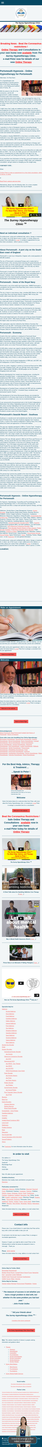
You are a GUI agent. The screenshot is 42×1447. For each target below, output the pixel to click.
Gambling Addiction (11, 1018)
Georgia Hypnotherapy (19, 744)
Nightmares (5, 1125)
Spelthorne (5, 1201)
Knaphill (7, 1197)
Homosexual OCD (9, 1061)
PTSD (10, 1094)
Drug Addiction (10, 1014)
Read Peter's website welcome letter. (10, 181)
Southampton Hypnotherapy (16, 753)
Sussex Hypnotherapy (31, 753)
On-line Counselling (15, 1358)
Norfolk (4, 1277)
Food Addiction (10, 1016)
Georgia (4, 1283)
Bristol (9, 1272)
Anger (3, 1047)
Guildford (17, 1195)
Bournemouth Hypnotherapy (23, 739)
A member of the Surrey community (21, 1320)
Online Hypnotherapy (29, 755)
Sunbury (16, 1201)
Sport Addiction (10, 1035)
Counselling (13, 1353)
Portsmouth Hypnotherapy (16, 751)
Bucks (13, 1272)
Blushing (4, 1097)
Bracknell (29, 1189)
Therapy (8, 1347)
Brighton (4, 1272)
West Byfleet (16, 1203)
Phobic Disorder (8, 1082)
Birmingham (5, 1270)
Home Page (15, 1392)
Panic (10, 1078)
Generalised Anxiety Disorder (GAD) (18, 523)
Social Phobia (12, 1090)
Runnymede (10, 1199)
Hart (28, 1195)
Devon (22, 1272)
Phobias (10, 1085)
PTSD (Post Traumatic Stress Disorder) (22, 529)
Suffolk (4, 1279)
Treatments (11, 537)
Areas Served (19, 1392)
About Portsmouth (5, 733)
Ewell (24, 1193)
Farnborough (30, 1193)
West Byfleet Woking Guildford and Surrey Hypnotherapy (16, 1396)
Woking (29, 1203)
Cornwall (17, 1272)
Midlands (18, 1274)
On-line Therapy (14, 1361)
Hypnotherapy (14, 1351)
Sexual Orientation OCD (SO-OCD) (12, 1137)
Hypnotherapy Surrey (25, 1392)
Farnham (4, 1195)
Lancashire (8, 1274)
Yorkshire (17, 1279)
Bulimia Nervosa (9, 1106)
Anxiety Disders (7, 1049)
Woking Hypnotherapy (32, 1398)
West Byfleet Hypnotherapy (23, 1398)
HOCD (10, 1066)
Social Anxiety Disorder (10, 1087)
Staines (11, 1201)
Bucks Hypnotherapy (27, 741)
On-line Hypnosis (14, 1360)
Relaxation (5, 1132)
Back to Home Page (21, 721)
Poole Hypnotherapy (18, 1410)
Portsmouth (13, 1277)
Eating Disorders (6, 1102)
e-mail (17, 240)
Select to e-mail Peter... (8, 654)
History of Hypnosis (12, 734)
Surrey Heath (27, 1201)
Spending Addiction (11, 1033)
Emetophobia (5, 1111)
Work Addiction (10, 1042)
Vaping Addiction (10, 1040)
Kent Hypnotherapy (14, 746)
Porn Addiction (10, 1026)
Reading (37, 1197)
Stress (23, 535)
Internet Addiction (11, 1023)
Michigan (13, 1283)
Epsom (20, 1193)
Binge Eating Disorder (10, 1108)
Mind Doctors (13, 1367)
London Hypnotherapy (26, 746)
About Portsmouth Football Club (20, 733)
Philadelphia (28, 1283)
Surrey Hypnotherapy (10, 1400)
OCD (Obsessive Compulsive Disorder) (19, 526)
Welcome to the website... (8, 708)
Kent (3, 1274)
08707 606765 (11, 1251)
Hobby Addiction (10, 1021)
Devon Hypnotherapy (14, 743)
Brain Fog (4, 1099)
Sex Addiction (10, 1028)
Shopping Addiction (11, 1030)
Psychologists (14, 1369)
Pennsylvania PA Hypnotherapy (13, 1398)
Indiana (9, 1283)
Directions (5, 1182)
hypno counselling (31, 1410)
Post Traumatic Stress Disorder (13, 1092)
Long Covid (5, 1122)
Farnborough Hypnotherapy (18, 1402)
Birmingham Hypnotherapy (7, 739)
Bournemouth (13, 1270)
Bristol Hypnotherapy (14, 741)
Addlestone (5, 1189)
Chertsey (28, 1191)
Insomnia (36, 523)
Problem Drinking (7, 1127)
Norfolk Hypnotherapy (15, 748)
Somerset (19, 1277)
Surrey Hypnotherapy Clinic (8, 1402)
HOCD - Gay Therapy (14, 1063)
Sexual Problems (7, 1139)
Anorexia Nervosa (9, 1104)
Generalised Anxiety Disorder (12, 1052)
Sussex (8, 1279)
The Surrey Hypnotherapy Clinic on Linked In (21, 1384)
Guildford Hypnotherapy (27, 1402)
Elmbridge (14, 1193)
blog (7, 1398)
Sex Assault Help (7, 1134)
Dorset (26, 1272)
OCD (9, 1059)
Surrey (21, 1201)
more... (21, 894)
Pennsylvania (20, 1283)
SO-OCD (10, 1068)
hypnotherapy (18, 1412)
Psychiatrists (13, 1371)
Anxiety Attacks (12, 1075)
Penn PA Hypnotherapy (10, 1406)
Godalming (11, 1195)
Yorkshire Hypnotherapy (15, 755)
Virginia (34, 1283)
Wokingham (35, 1203)
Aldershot (11, 1189)
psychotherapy (37, 1410)
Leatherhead (13, 1197)
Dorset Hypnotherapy (27, 743)
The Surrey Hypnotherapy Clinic (7, 1392)
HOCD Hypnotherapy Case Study (15, 1071)
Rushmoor (17, 1199)
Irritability (4, 1118)
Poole (8, 1277)
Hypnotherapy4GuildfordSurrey (14, 1394)
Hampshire (23, 1195)
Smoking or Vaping (11, 531)
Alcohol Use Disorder (8, 1045)
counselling (13, 1412)
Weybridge (24, 1203)
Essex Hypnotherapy (6, 744)
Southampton (26, 1277)
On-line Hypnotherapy (16, 1356)
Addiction (4, 1009)
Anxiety (10, 1054)
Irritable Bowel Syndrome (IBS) (10, 1120)
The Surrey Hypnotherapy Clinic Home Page (21, 1330)
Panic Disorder (8, 1073)
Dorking (4, 1193)
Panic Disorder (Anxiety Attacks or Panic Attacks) (22, 528)
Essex (30, 1272)
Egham (9, 1193)
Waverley (9, 1203)
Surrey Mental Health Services (14, 1373)
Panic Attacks (12, 1080)
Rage (3, 1130)
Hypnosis (12, 1349)
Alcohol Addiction (11, 1011)
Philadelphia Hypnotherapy (16, 750)
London (20, 1197)
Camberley (23, 1191)
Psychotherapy (14, 1354)
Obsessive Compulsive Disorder (13, 1056)
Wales (13, 1279)
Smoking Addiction (11, 1038)
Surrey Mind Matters (11, 1364)
